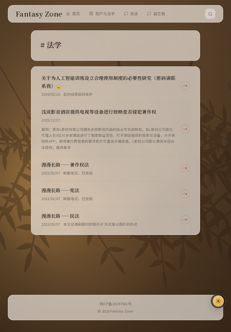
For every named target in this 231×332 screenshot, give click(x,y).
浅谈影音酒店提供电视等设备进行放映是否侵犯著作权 (98, 111)
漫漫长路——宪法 (60, 190)
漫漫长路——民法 (60, 215)
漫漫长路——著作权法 (65, 164)
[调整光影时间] (218, 301)
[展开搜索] (210, 13)
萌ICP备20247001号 (115, 303)
